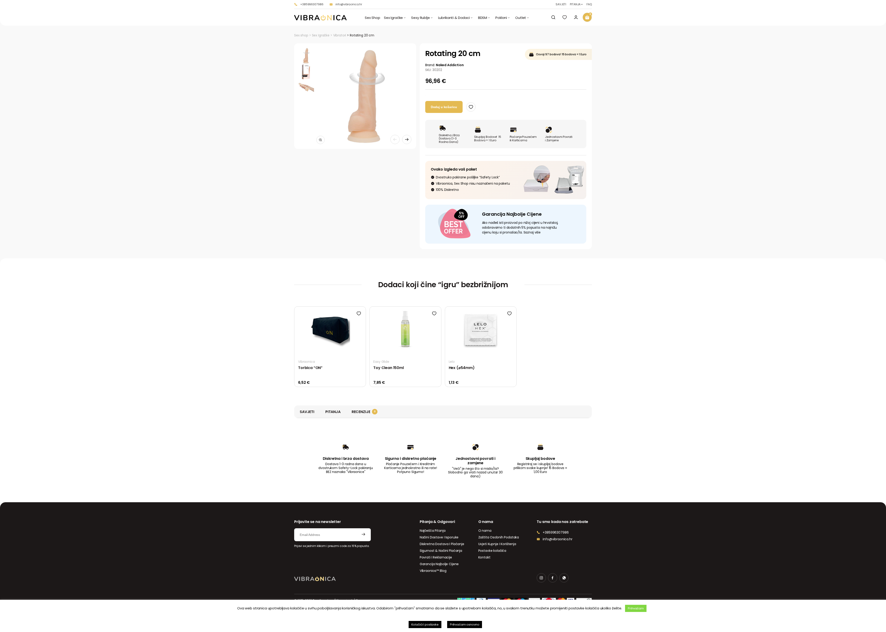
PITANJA (575, 4)
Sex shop (301, 35)
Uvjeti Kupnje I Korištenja (497, 544)
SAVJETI (561, 4)
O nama (484, 530)
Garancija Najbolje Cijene (439, 564)
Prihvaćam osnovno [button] (464, 624)
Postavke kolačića (492, 550)
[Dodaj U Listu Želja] (471, 107)
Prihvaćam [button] (636, 608)
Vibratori (339, 35)
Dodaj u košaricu (444, 107)
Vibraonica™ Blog (433, 570)
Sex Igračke (320, 35)
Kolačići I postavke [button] (425, 624)
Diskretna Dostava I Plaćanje (442, 544)
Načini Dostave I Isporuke (439, 537)
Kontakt (484, 557)
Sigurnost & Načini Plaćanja (441, 550)
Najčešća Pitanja (433, 530)
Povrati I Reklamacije (436, 557)
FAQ (589, 4)
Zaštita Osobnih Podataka (498, 537)
